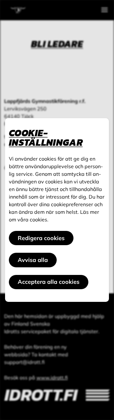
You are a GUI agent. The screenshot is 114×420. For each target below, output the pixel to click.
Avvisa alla (33, 260)
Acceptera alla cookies (48, 281)
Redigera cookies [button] (41, 238)
